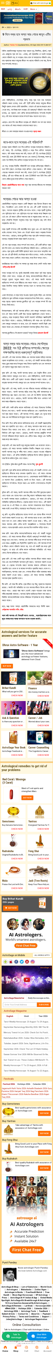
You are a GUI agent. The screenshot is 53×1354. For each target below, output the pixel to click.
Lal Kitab (28, 1306)
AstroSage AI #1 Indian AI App (23, 1298)
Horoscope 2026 (43, 1306)
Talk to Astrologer (16, 1336)
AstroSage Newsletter (14, 998)
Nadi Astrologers (44, 1341)
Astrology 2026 (11, 1311)
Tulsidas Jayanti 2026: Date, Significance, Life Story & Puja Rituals (28, 1043)
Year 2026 (43, 1016)
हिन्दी (3, 9)
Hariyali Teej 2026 (22, 1091)
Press (4, 1298)
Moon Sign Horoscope (22, 1295)
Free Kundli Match (34, 1292)
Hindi (26, 1016)
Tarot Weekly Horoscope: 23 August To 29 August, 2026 (28, 1021)
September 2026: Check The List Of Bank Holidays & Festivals (28, 1049)
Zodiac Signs (40, 1289)
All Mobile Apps (42, 955)
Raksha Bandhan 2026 (34, 1094)
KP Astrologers (29, 1341)
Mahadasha (26, 1289)
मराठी (25, 9)
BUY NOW (7, 666)
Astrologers (12, 1289)
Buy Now (12, 908)
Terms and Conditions (29, 1317)
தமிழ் (10, 9)
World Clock (46, 1287)
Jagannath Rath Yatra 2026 (14, 1088)
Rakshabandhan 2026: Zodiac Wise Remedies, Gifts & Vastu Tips (28, 1038)
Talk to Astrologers (12, 1329)
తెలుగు (18, 9)
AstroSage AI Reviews (11, 1306)
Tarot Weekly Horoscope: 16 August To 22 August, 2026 (28, 1071)
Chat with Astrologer (40, 3)
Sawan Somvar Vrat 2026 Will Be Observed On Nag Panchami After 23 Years (28, 1054)
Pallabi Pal (14, 45)
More (32, 9)
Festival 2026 (9, 1084)
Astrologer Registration (36, 1319)
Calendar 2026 (39, 1084)
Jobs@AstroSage (14, 1319)
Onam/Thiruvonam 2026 (13, 1094)
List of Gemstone (29, 1287)
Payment (47, 1314)
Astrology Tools (28, 1311)
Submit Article (8, 1314)
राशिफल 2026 (10, 1308)
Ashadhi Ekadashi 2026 (37, 1088)
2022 (8, 27)
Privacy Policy (9, 1317)
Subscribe (44, 1005)
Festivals (9, 1078)
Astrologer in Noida (14, 1292)
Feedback (43, 1311)
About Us (35, 1314)
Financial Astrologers (10, 1341)
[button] (4, 18)
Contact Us (23, 1314)
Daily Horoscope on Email (39, 998)
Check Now (17, 695)
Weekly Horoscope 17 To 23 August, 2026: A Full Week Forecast (28, 1065)
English (10, 1016)
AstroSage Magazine (15, 1010)
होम (3, 27)
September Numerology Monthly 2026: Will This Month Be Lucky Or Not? (28, 1027)
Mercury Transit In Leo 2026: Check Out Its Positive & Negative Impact (28, 1032)
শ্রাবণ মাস (15, 27)
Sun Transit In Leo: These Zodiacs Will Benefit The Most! (28, 1060)
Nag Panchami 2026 (39, 1091)
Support (45, 1317)
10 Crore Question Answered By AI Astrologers (26, 1303)
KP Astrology (42, 1295)
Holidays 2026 (23, 1084)
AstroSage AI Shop (9, 1287)
